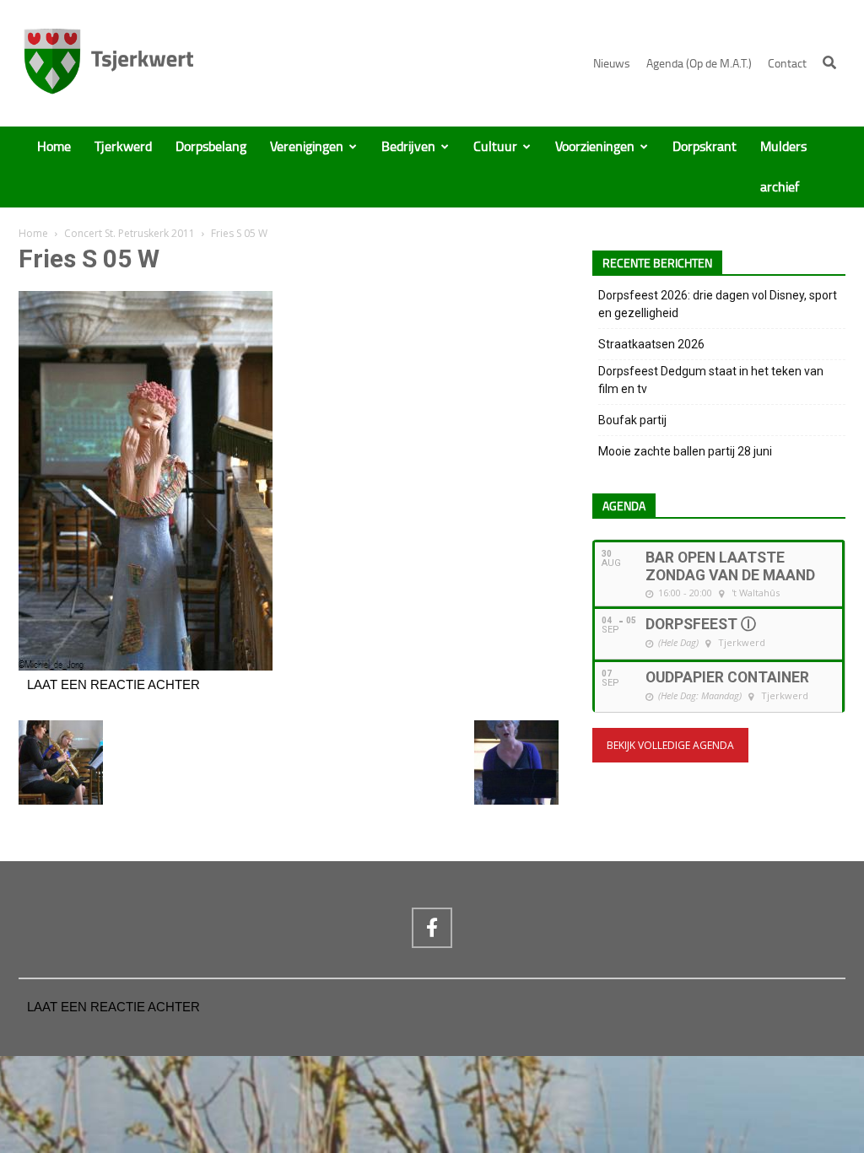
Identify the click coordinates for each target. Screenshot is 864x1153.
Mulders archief (783, 167)
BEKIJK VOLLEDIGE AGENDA (670, 745)
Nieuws (611, 64)
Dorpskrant (704, 147)
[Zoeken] (829, 62)
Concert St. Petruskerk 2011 (129, 233)
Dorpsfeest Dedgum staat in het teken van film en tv (711, 380)
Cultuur (495, 147)
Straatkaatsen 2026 (651, 344)
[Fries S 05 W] (146, 666)
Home (54, 147)
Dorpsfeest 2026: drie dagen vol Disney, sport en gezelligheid (717, 304)
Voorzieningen (594, 147)
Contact (787, 64)
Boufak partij (632, 420)
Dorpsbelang (211, 147)
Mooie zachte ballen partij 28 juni (685, 451)
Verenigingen (306, 147)
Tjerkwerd (123, 147)
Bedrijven (408, 147)
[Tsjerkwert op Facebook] (432, 927)
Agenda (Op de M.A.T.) (699, 64)
